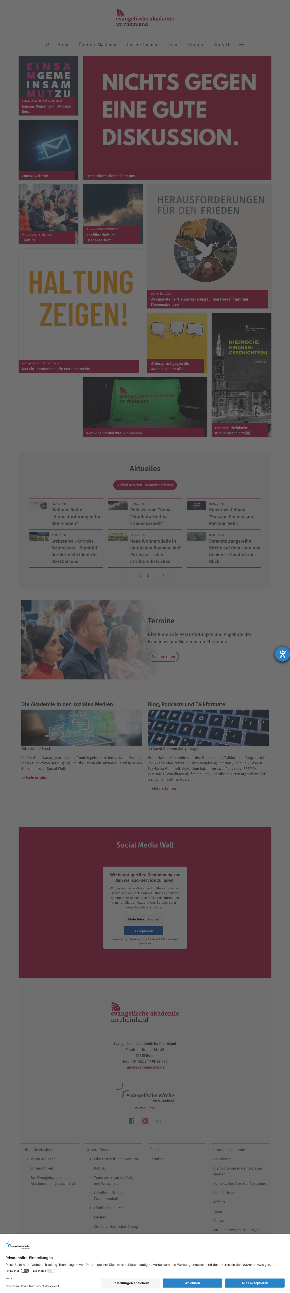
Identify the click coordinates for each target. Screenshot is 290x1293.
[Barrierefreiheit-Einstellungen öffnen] (282, 654)
